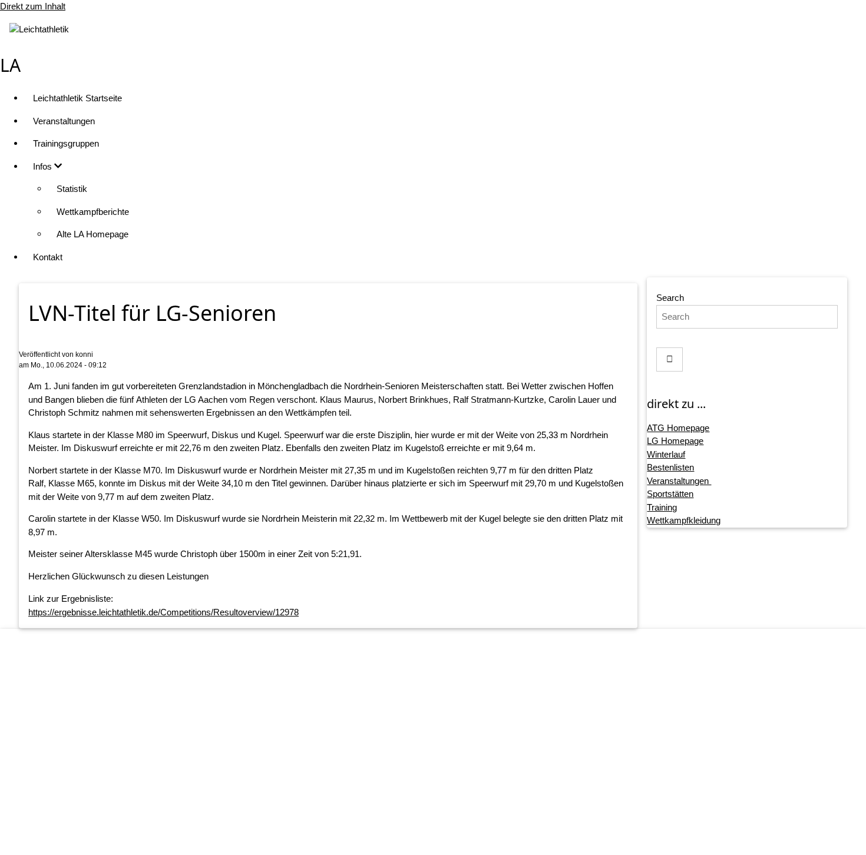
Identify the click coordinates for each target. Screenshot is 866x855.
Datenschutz (445, 768)
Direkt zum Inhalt (32, 6)
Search (670, 298)
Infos (43, 166)
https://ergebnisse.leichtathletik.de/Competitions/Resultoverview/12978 (163, 612)
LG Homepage (675, 441)
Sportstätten (670, 494)
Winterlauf (666, 454)
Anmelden (444, 835)
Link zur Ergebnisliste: (70, 599)
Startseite (445, 722)
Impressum (445, 745)
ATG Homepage (678, 428)
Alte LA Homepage (92, 234)
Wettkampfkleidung (683, 520)
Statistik (72, 189)
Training (662, 507)
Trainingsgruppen (66, 143)
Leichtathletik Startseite (77, 98)
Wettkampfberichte (93, 212)
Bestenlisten (670, 467)
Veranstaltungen (64, 121)
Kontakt (47, 257)
